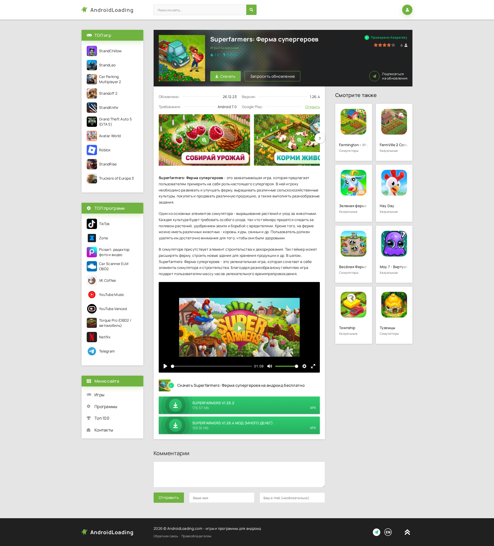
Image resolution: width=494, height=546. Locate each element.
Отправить (169, 497)
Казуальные (229, 48)
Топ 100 (101, 418)
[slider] (211, 366)
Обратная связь (166, 536)
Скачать (228, 76)
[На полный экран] (313, 366)
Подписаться (394, 76)
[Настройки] (304, 366)
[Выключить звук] (270, 366)
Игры (214, 48)
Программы (106, 406)
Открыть (312, 106)
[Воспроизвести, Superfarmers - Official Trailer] (165, 366)
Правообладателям (196, 536)
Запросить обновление (272, 76)
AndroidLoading (112, 9)
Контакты (103, 430)
